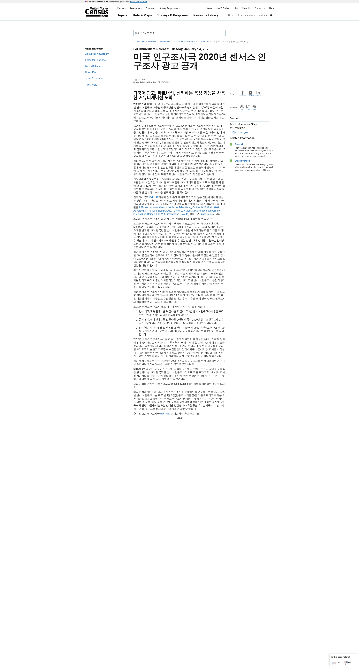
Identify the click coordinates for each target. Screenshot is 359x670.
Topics (122, 15)
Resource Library (206, 15)
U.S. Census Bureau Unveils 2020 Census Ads (191, 42)
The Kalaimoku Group (159, 210)
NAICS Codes (222, 8)
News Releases (165, 42)
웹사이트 (165, 413)
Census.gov (140, 42)
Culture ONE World (202, 207)
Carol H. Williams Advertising (175, 207)
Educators (151, 8)
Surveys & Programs (172, 15)
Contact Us (260, 8)
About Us (246, 8)
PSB (141, 207)
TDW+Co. (177, 210)
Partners (121, 8)
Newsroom (152, 42)
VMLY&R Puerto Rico (195, 210)
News (209, 8)
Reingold (152, 214)
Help (271, 8)
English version (242, 161)
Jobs (235, 8)
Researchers (136, 8)
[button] (179, 33)
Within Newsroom (94, 48)
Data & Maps (142, 15)
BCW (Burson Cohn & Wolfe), (174, 214)
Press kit (239, 144)
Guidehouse (206, 214)
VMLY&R (154, 197)
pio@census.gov (239, 132)
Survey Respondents (169, 8)
